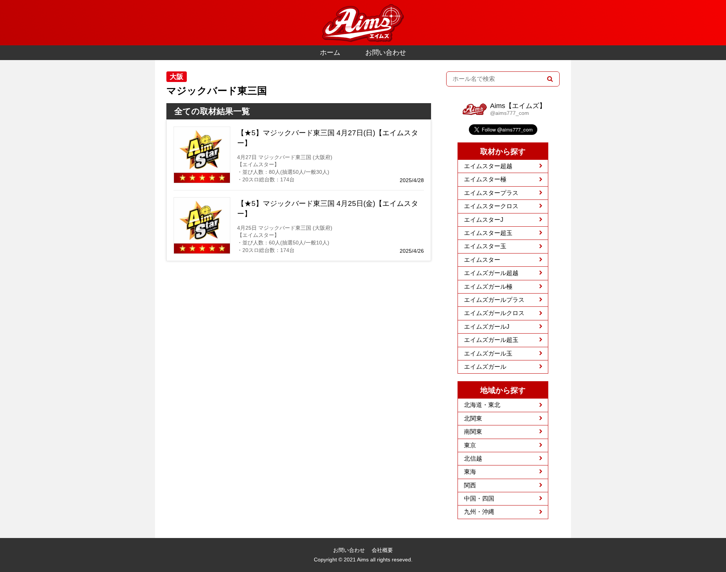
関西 (470, 485)
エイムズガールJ (486, 326)
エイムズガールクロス (494, 313)
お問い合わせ (385, 52)
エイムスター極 (485, 179)
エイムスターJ (483, 219)
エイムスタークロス (491, 206)
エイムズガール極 (488, 286)
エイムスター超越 (488, 166)
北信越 (473, 458)
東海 (470, 471)
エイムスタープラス (491, 193)
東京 (470, 445)
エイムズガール (485, 366)
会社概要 (382, 550)
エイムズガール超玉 (491, 340)
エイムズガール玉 (488, 353)
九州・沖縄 (479, 512)
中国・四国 (479, 498)
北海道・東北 (482, 405)
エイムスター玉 (485, 246)
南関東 (473, 431)
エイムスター (482, 260)
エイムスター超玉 (488, 233)
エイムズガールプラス (494, 300)
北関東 (473, 418)
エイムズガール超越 (491, 273)
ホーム (330, 52)
